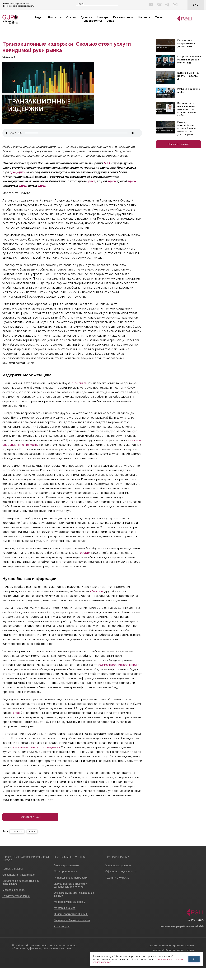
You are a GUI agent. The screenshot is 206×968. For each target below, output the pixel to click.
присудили (17, 172)
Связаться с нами (30, 817)
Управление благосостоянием (72, 920)
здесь (91, 181)
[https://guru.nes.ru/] (183, 21)
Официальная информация (18, 874)
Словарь (102, 17)
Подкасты (54, 17)
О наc (110, 20)
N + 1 (107, 163)
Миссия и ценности (13, 890)
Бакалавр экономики (66, 865)
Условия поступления (118, 865)
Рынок (32, 831)
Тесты (159, 17)
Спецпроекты (93, 20)
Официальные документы (120, 871)
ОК (194, 959)
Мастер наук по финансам (69, 901)
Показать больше (178, 144)
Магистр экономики (65, 871)
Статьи (71, 17)
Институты (17, 831)
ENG (195, 4)
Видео (39, 17)
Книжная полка (123, 17)
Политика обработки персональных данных (173, 950)
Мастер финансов (64, 908)
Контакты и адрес (12, 868)
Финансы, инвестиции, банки (71, 877)
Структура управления (16, 896)
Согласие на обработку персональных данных (171, 945)
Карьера (144, 17)
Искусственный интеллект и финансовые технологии (70, 885)
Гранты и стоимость (117, 877)
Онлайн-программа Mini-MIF (71, 914)
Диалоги (86, 17)
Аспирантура (62, 926)
